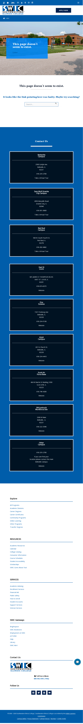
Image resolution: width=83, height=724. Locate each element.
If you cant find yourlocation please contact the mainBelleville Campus (41, 459)
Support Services (16, 605)
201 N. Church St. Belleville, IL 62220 (41, 349)
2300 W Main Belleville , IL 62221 (41, 420)
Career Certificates (17, 514)
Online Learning (15, 521)
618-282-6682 (41, 247)
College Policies (45, 719)
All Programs (14, 505)
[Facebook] (33, 693)
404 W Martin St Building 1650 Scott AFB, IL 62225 (41, 384)
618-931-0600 (41, 210)
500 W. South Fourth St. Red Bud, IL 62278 (41, 240)
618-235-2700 (41, 174)
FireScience (41, 303)
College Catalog (15, 552)
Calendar (13, 549)
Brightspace (14, 626)
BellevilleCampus (41, 156)
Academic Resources (17, 546)
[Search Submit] (56, 103)
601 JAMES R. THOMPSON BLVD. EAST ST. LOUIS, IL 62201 (41, 279)
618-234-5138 (41, 321)
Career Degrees (15, 511)
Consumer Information (18, 555)
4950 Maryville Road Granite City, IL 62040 (41, 203)
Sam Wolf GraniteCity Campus (41, 192)
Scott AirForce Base (41, 373)
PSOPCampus (41, 338)
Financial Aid (14, 592)
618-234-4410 (41, 356)
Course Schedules (16, 558)
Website (41, 290)
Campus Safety (21, 719)
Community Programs (18, 518)
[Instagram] (44, 693)
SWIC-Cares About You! (18, 567)
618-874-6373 (41, 286)
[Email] (18, 2)
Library (12, 642)
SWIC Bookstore (16, 630)
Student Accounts (16, 602)
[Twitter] (39, 693)
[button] (63, 10)
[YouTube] (49, 693)
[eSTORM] (13, 2)
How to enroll (15, 599)
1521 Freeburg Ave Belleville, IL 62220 (41, 314)
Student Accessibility (17, 561)
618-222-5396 (41, 427)
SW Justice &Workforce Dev (41, 408)
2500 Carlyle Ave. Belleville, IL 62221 (41, 167)
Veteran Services (16, 608)
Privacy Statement (33, 719)
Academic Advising (16, 586)
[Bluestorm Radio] (25, 2)
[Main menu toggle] (78, 2)
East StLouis (41, 268)
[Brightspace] (22, 2)
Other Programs (16, 524)
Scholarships (14, 564)
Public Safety (14, 595)
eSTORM (13, 636)
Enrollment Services (17, 589)
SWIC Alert (14, 645)
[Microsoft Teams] (8, 2)
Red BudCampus (41, 229)
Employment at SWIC (17, 633)
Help (11, 639)
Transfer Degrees (16, 527)
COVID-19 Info (61, 719)
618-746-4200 (41, 391)
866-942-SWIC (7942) (41, 679)
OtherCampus (41, 443)
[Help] (29, 2)
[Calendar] (32, 2)
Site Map (53, 719)
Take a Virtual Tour (41, 178)
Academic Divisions (17, 508)
